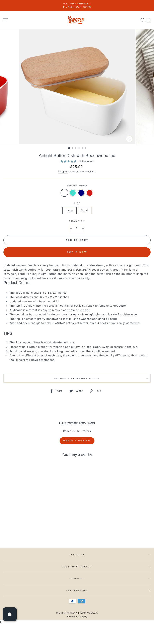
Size (77, 203)
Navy (81, 192)
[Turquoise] (29, 534)
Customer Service (77, 566)
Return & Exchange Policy (77, 378)
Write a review (77, 440)
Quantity (77, 221)
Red (89, 192)
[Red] (38, 534)
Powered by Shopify (77, 616)
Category (77, 554)
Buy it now (77, 252)
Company (77, 578)
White (64, 192)
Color (77, 185)
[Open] (10, 614)
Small (84, 210)
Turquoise (72, 192)
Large (69, 210)
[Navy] (33, 534)
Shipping (63, 171)
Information (77, 590)
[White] (24, 534)
